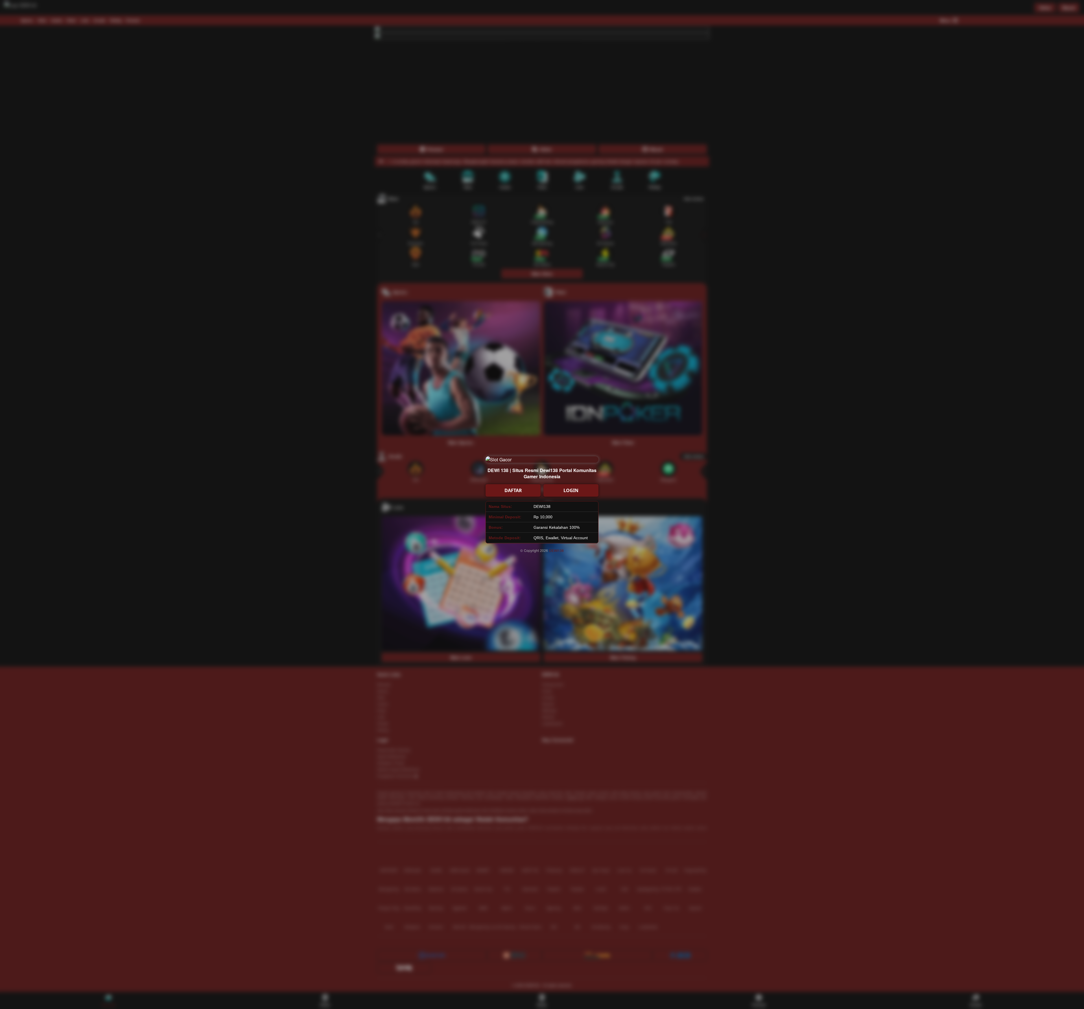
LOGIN (570, 490)
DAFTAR (513, 490)
